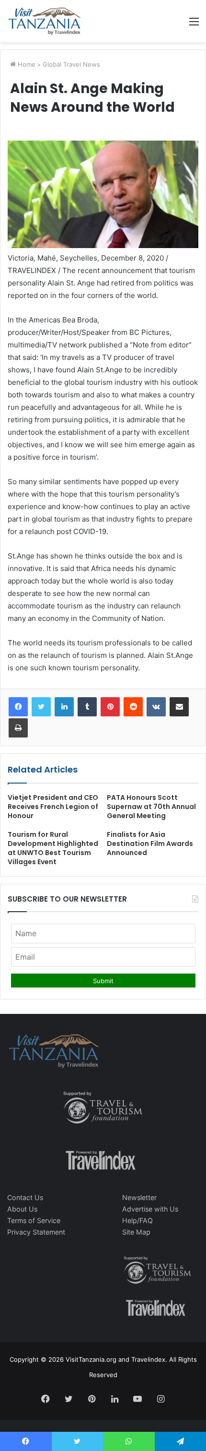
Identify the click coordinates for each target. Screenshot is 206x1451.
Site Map (136, 1232)
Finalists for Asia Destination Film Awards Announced (150, 843)
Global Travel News (71, 64)
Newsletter (139, 1197)
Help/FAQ (137, 1220)
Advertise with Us (150, 1209)
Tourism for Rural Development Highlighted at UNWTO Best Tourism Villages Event (53, 848)
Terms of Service (33, 1220)
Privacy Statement (36, 1232)
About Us (22, 1209)
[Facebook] (18, 706)
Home (25, 64)
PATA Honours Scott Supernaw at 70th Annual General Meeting (151, 807)
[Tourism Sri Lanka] (44, 21)
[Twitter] (41, 706)
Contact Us (25, 1197)
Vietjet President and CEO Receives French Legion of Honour (53, 807)
